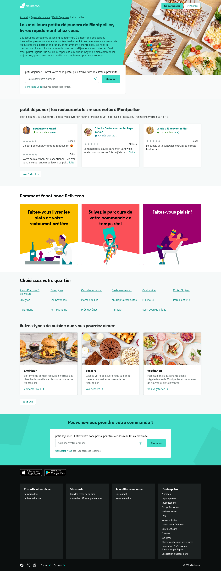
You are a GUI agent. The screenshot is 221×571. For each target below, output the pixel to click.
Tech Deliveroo (169, 511)
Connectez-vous (33, 86)
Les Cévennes (58, 300)
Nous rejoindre (123, 498)
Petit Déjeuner (60, 17)
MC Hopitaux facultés (124, 300)
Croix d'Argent (181, 290)
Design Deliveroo (170, 507)
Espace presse (169, 498)
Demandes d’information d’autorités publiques (174, 548)
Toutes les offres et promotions (86, 498)
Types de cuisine (40, 17)
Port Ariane (26, 309)
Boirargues (56, 290)
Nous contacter (169, 520)
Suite (71, 162)
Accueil (24, 17)
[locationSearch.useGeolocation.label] (95, 78)
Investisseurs (169, 502)
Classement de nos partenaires (177, 542)
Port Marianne (58, 309)
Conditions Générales (173, 524)
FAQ (164, 515)
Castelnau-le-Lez (122, 290)
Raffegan (117, 309)
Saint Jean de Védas (154, 309)
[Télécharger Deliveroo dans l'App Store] (31, 472)
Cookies (166, 533)
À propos (166, 494)
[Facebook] (22, 565)
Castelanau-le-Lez (91, 290)
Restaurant (121, 494)
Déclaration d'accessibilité (175, 553)
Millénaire (148, 300)
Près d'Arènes (89, 309)
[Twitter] (28, 565)
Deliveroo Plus (31, 494)
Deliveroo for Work (33, 498)
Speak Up (166, 537)
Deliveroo (29, 5)
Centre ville (149, 290)
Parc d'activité (181, 300)
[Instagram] (35, 565)
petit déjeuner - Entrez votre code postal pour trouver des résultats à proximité (71, 72)
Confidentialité (169, 529)
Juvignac (25, 300)
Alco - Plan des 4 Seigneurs (29, 292)
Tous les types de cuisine (82, 494)
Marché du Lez (89, 300)
